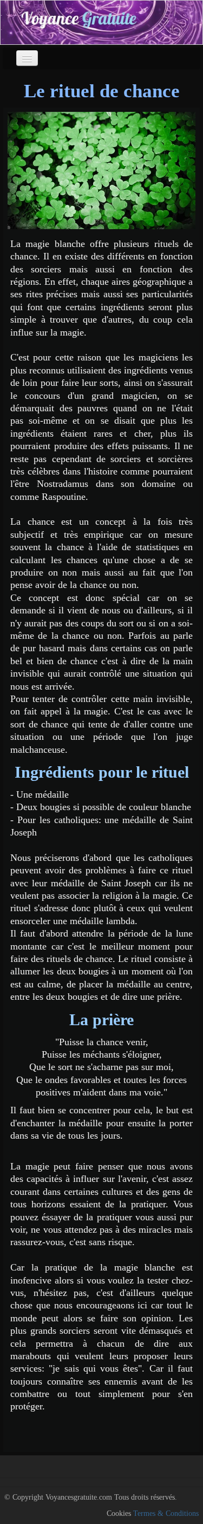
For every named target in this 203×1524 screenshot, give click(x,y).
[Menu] (27, 58)
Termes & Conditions (166, 1513)
